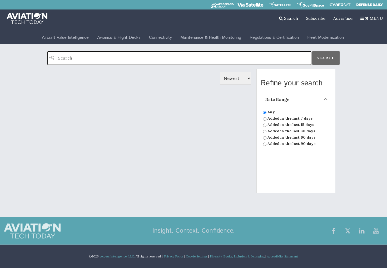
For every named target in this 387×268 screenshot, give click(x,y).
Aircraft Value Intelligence (65, 38)
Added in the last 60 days (290, 137)
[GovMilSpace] (310, 5)
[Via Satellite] (250, 5)
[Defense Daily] (369, 4)
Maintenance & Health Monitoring (210, 38)
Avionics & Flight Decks (119, 38)
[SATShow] (280, 4)
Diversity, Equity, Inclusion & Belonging (237, 256)
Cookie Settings (196, 256)
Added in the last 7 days (289, 118)
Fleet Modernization (325, 38)
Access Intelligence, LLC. (117, 256)
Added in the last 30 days (290, 131)
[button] (371, 18)
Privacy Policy (173, 256)
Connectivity (160, 38)
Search (290, 18)
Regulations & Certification (274, 38)
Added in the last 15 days (290, 124)
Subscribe (315, 18)
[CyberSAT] (340, 4)
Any (270, 112)
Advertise (343, 18)
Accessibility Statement (282, 256)
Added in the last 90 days (290, 143)
